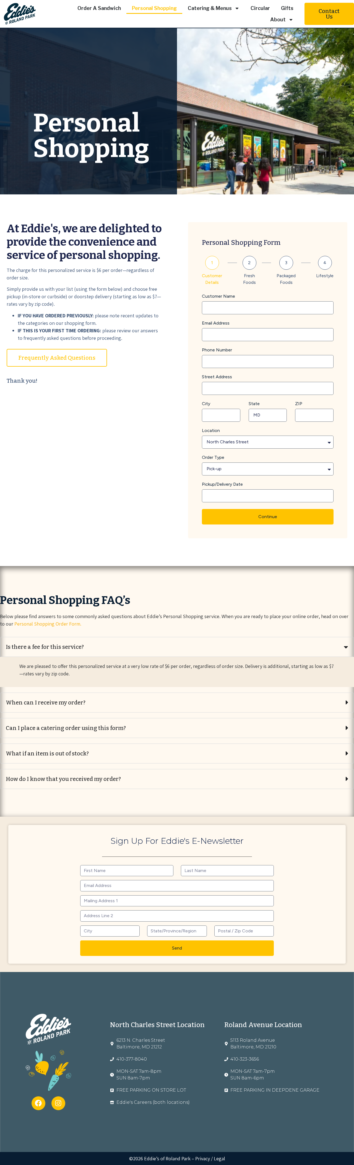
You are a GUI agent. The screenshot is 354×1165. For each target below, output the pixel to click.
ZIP (298, 404)
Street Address (217, 377)
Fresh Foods (249, 279)
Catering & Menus (210, 8)
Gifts (287, 8)
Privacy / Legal (210, 1158)
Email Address (216, 323)
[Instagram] (58, 1103)
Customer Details (212, 279)
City (206, 404)
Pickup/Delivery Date (222, 484)
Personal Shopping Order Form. (47, 624)
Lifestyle (325, 275)
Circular (260, 8)
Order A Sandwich (99, 8)
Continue (267, 516)
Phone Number (217, 350)
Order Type (213, 457)
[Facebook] (38, 1103)
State (254, 404)
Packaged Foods (286, 279)
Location (211, 430)
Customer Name (218, 296)
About (278, 19)
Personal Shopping (154, 8)
